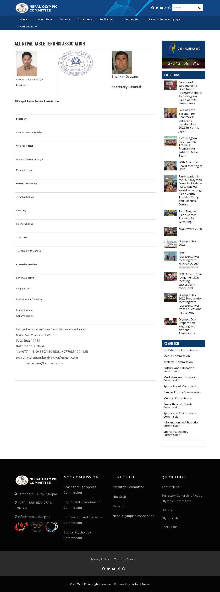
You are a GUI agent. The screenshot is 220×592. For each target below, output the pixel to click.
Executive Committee (128, 487)
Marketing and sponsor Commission (179, 379)
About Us (43, 19)
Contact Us (131, 19)
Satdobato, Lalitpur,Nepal (37, 494)
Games (63, 19)
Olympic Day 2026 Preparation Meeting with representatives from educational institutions (190, 303)
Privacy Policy (99, 559)
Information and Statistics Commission (181, 424)
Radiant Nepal (140, 584)
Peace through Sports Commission (177, 406)
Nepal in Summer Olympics (165, 19)
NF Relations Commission (180, 350)
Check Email (170, 527)
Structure (84, 19)
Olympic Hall (171, 518)
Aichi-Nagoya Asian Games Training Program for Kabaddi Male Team (188, 146)
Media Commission (176, 356)
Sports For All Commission (181, 386)
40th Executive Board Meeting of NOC (190, 165)
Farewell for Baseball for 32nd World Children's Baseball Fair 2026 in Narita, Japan (189, 120)
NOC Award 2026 (190, 229)
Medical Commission (177, 398)
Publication (106, 19)
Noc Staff (119, 497)
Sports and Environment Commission (179, 415)
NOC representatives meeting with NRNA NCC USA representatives (189, 260)
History (167, 510)
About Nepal (171, 487)
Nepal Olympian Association (133, 516)
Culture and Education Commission (178, 369)
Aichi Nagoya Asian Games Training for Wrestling (188, 216)
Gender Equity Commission (182, 392)
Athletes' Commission (178, 362)
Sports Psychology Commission (175, 433)
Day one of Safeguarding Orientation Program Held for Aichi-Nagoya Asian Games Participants (190, 92)
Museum (119, 506)
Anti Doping (27, 26)
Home (23, 19)
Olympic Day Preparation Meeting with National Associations (187, 326)
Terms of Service (125, 559)
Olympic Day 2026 (187, 242)
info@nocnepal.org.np (34, 517)
